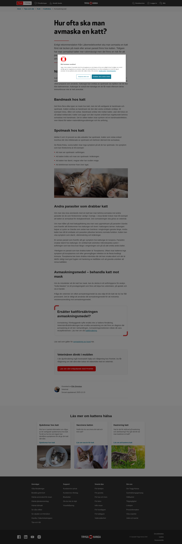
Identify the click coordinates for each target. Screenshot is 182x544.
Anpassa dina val (83, 76)
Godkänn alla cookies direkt (101, 76)
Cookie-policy (102, 71)
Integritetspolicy (111, 71)
